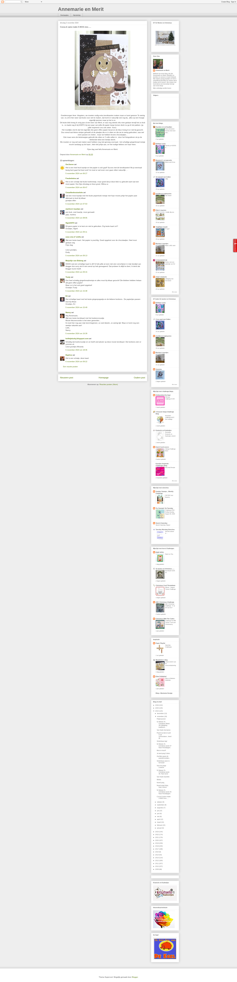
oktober (159, 802)
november (160, 716)
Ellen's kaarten (161, 210)
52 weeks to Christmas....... (165, 569)
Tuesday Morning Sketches (165, 529)
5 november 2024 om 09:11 (76, 232)
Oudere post (139, 377)
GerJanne (70, 164)
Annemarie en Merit (81, 9)
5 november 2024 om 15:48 (76, 291)
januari (159, 828)
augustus (160, 808)
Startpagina (64, 15)
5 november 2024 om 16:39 (76, 333)
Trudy (68, 277)
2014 (157, 855)
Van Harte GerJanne (163, 730)
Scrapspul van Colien (163, 177)
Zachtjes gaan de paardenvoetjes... (163, 757)
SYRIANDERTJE (161, 260)
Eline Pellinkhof (161, 676)
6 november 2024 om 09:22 (76, 361)
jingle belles (160, 552)
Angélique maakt (162, 227)
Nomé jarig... (161, 782)
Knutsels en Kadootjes (164, 430)
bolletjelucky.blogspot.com (77, 338)
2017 (157, 849)
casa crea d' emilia (73, 237)
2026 (157, 705)
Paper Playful (160, 643)
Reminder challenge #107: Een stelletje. (170, 417)
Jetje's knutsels (161, 277)
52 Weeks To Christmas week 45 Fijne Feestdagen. (164, 792)
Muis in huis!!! (161, 750)
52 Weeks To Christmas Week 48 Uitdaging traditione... (163, 724)
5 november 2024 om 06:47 (76, 187)
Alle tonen (174, 292)
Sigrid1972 (70, 223)
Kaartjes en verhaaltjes (164, 127)
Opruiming (76, 15)
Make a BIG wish (170, 245)
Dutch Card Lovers (162, 447)
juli (158, 811)
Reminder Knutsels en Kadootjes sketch (170, 434)
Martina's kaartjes (162, 244)
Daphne (69, 355)
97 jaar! (167, 229)
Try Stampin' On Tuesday (164, 508)
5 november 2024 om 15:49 (76, 307)
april (158, 819)
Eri (67, 296)
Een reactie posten (70, 367)
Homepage (104, 377)
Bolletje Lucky (161, 144)
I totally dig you (169, 212)
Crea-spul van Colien (163, 319)
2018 (157, 846)
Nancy (68, 312)
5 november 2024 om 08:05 (76, 218)
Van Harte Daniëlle (163, 777)
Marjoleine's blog (162, 660)
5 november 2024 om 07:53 (76, 204)
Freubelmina (71, 178)
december (160, 713)
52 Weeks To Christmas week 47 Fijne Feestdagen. (164, 745)
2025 (157, 708)
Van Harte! (168, 195)
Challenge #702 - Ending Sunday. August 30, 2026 (170, 512)
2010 (157, 866)
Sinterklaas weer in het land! (163, 762)
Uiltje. (166, 179)
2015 (157, 852)
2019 (157, 843)
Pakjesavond (161, 719)
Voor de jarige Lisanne (161, 766)
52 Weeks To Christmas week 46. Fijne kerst (163, 772)
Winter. (159, 780)
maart (159, 822)
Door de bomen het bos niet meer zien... (170, 130)
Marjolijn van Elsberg (74, 261)
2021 (157, 837)
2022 (157, 834)
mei (158, 816)
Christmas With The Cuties (165, 619)
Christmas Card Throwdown (165, 585)
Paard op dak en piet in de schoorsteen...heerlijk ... (164, 735)
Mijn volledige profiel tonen (162, 88)
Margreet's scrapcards (164, 160)
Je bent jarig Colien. (163, 753)
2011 (157, 863)
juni (158, 813)
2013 (157, 858)
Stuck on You (169, 554)
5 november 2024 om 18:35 (76, 350)
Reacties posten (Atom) (108, 384)
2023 (157, 832)
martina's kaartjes (73, 209)
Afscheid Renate (170, 467)
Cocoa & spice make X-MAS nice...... (164, 797)
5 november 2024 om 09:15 (76, 272)
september (161, 805)
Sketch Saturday (161, 523)
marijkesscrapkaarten (163, 194)
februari (160, 825)
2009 (157, 869)
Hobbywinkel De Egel (163, 395)
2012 (157, 860)
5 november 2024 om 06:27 (76, 173)
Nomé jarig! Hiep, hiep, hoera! (162, 786)
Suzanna (159, 369)
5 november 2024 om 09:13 (76, 256)
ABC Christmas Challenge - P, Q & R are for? (170, 605)
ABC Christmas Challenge (165, 602)
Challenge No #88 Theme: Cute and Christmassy (170, 622)
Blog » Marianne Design (164, 693)
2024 (157, 711)
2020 (157, 840)
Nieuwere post (66, 377)
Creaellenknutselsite (74, 192)
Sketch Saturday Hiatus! (163, 525)
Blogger (135, 977)
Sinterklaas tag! (162, 741)
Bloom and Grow (170, 162)
